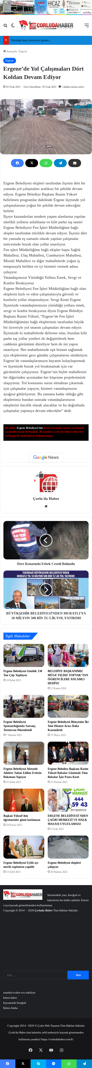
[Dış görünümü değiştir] (13, 27)
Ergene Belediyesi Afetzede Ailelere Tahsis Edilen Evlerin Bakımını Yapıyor (22, 773)
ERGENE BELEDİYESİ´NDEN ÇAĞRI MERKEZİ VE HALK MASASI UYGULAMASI (68, 820)
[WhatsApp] (46, 163)
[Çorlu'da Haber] (46, 25)
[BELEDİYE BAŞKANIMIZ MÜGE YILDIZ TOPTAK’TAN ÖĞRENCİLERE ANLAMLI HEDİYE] (68, 655)
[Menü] (87, 27)
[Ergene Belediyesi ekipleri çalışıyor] (68, 847)
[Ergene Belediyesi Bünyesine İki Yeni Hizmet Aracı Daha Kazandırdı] (68, 706)
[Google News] (46, 457)
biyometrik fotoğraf (14, 1002)
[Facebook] (17, 163)
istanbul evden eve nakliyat (19, 992)
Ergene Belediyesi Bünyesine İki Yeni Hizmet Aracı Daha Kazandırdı (68, 726)
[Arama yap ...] (5, 27)
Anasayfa (11, 51)
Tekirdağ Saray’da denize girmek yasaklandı (36, 40)
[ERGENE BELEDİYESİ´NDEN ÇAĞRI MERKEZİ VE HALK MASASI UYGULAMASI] (68, 800)
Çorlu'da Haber (46, 498)
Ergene (23, 51)
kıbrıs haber (10, 997)
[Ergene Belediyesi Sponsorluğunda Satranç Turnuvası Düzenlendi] (23, 706)
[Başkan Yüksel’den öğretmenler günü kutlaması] (23, 800)
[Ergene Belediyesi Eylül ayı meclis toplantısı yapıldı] (23, 847)
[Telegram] (60, 163)
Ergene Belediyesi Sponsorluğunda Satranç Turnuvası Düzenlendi (19, 726)
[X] (31, 163)
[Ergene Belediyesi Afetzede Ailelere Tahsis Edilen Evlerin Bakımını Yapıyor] (23, 753)
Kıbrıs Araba (10, 1008)
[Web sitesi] (46, 506)
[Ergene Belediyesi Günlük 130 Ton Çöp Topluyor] (23, 655)
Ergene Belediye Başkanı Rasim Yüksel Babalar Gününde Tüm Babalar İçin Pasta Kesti (68, 773)
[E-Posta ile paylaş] (74, 163)
